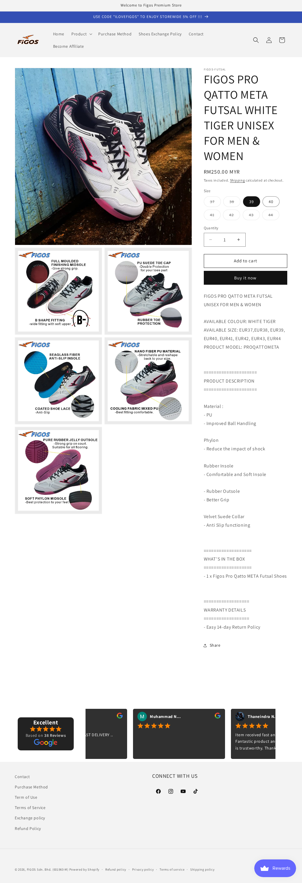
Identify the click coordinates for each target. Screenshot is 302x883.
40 (271, 201)
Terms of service (172, 869)
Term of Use (26, 797)
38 (234, 203)
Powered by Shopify (84, 869)
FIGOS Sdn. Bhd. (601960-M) (47, 869)
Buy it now (245, 278)
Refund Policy (28, 828)
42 (234, 216)
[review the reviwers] (101, 716)
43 (254, 216)
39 (251, 201)
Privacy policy (143, 869)
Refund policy (115, 869)
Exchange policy (30, 818)
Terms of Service (30, 807)
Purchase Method (31, 787)
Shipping (237, 180)
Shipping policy (202, 869)
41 (215, 216)
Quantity (211, 227)
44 (273, 216)
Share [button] (215, 645)
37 (215, 203)
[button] (81, 34)
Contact (22, 776)
